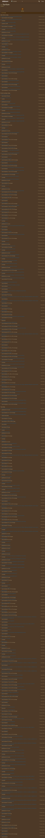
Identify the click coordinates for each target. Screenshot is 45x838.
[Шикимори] (5, 1)
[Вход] (43, 1)
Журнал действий (22, 11)
